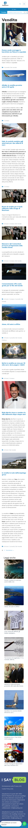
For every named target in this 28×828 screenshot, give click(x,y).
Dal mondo (13, 67)
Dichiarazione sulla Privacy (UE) (12, 786)
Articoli (6, 224)
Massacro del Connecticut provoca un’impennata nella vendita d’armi (12, 245)
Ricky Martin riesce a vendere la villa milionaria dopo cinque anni (14, 413)
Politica (4, 340)
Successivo (10, 550)
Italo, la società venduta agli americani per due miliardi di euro (12, 143)
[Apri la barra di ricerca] (20, 4)
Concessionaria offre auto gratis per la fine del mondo (12, 285)
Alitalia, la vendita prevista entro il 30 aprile (12, 86)
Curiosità (6, 67)
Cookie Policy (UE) (7, 789)
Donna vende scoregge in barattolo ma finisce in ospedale (14, 51)
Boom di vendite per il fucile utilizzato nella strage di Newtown (12, 208)
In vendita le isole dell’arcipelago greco (14, 474)
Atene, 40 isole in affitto (11, 324)
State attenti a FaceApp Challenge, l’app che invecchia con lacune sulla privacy (15, 12)
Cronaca (6, 120)
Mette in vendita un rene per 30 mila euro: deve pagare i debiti (13, 364)
